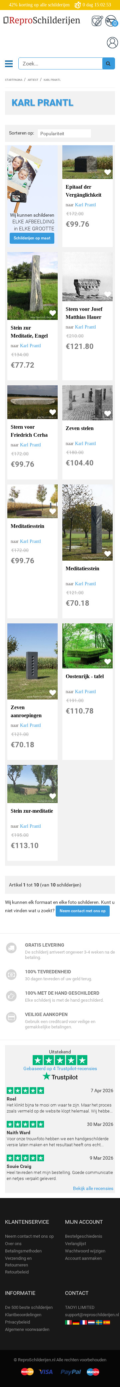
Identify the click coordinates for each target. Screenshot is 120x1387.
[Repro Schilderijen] (91, 1322)
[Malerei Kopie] (76, 1322)
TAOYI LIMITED (80, 1307)
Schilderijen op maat (32, 238)
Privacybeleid (17, 1322)
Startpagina (13, 79)
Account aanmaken (83, 1258)
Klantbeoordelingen (23, 1314)
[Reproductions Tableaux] (83, 1322)
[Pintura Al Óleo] (106, 1322)
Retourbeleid (17, 1271)
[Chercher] (108, 63)
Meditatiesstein (27, 526)
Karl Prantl (85, 204)
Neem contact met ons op (83, 911)
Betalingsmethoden (23, 1250)
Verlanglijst (75, 1243)
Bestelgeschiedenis (83, 1236)
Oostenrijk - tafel (85, 676)
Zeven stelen (80, 428)
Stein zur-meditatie (32, 811)
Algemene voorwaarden (27, 1329)
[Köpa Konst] (99, 1322)
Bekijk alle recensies (93, 1188)
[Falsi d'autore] (68, 1322)
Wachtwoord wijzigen (85, 1250)
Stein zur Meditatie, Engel (29, 332)
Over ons (13, 1243)
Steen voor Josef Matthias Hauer (84, 313)
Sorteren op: (21, 133)
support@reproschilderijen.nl (92, 1314)
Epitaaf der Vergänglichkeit (83, 191)
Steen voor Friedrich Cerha (29, 431)
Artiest (33, 79)
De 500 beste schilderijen (29, 1307)
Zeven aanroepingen (26, 711)
